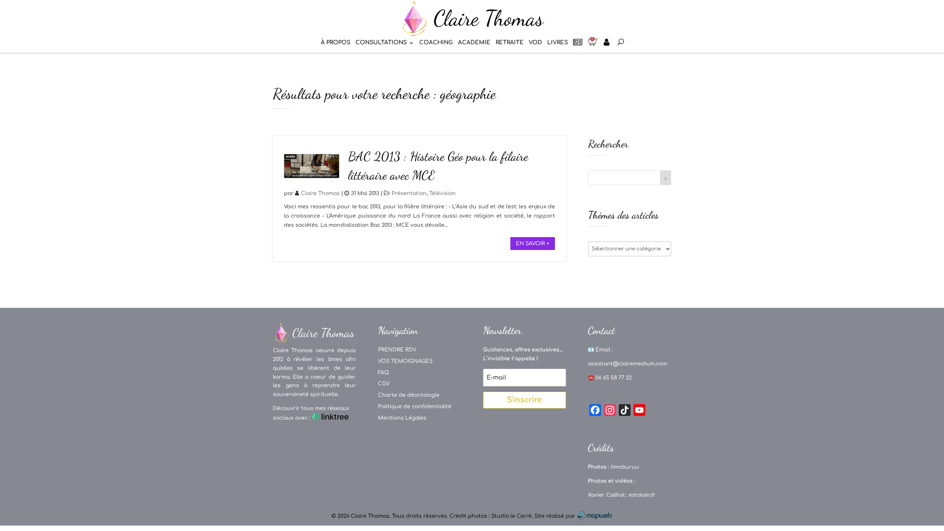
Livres (557, 43)
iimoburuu (625, 467)
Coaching (436, 43)
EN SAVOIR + (532, 243)
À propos (335, 43)
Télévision (442, 193)
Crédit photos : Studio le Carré (491, 516)
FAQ (383, 372)
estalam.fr (642, 495)
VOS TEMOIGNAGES (405, 361)
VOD (535, 43)
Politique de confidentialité (414, 406)
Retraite (510, 43)
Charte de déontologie (409, 395)
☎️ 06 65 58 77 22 (610, 378)
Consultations (381, 43)
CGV (384, 383)
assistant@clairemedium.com (627, 364)
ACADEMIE (474, 43)
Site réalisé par (555, 516)
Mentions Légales (402, 418)
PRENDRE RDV (397, 350)
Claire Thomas (320, 193)
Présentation (409, 193)
